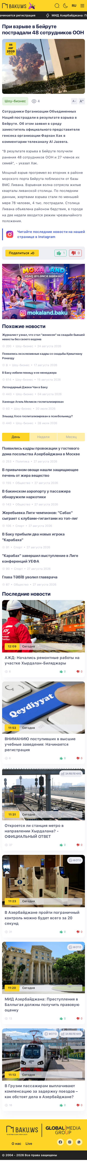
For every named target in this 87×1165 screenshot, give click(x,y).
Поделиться (19, 253)
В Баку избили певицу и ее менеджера (29, 372)
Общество (22, 483)
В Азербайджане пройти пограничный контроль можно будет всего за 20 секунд (42, 918)
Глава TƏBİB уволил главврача (29, 577)
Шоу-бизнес (15, 101)
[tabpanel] (43, 516)
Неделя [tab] (43, 437)
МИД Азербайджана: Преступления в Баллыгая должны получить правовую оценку (42, 1004)
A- (74, 101)
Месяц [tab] (71, 437)
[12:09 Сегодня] (43, 626)
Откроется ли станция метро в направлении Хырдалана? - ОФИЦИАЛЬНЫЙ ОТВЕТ (34, 831)
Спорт (19, 525)
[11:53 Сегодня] (43, 707)
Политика (22, 461)
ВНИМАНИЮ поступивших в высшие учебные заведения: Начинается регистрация (40, 744)
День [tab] (16, 437)
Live (29, 1144)
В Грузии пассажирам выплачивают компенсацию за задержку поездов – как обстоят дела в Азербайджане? (41, 1091)
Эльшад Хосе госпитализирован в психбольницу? (37, 416)
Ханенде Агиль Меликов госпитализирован (33, 401)
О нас (16, 1144)
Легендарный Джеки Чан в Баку (25, 387)
